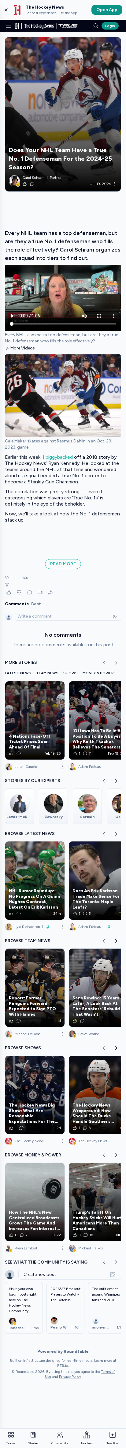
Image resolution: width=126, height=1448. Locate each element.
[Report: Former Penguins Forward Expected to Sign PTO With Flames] (35, 988)
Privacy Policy (70, 1376)
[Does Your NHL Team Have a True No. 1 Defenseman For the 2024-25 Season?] (63, 114)
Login (110, 26)
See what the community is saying (46, 1262)
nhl (13, 577)
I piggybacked (58, 457)
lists (23, 577)
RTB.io (62, 1365)
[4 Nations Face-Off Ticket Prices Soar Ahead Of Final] (35, 720)
